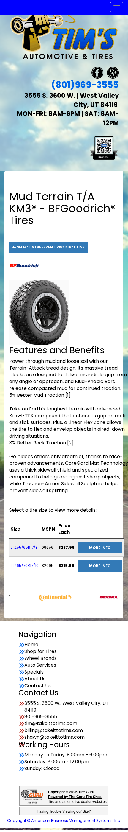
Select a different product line (50, 247)
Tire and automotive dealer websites (77, 799)
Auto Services (40, 665)
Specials (34, 672)
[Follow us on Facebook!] (97, 72)
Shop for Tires (40, 651)
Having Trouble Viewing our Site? (64, 811)
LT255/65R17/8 (24, 547)
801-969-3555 (40, 716)
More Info (100, 547)
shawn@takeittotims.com (54, 737)
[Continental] (49, 596)
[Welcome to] (64, 35)
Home (31, 644)
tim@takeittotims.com (50, 723)
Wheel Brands (40, 658)
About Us (34, 679)
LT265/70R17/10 (25, 565)
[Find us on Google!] (113, 72)
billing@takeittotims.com (53, 730)
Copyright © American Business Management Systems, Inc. (64, 820)
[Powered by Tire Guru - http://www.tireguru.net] (32, 796)
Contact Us (37, 685)
